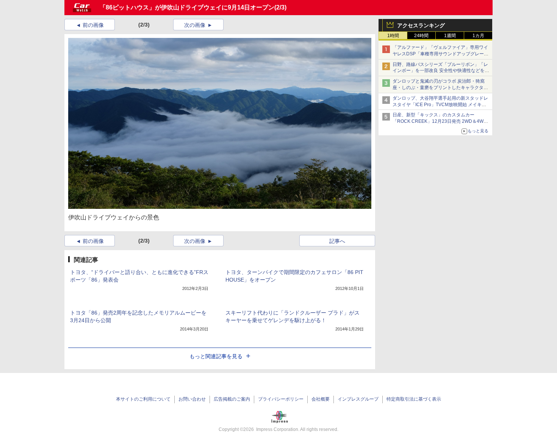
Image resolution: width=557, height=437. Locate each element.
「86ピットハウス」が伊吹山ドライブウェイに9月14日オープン (187, 7)
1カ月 (478, 35)
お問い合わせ (192, 399)
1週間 (450, 35)
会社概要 (320, 399)
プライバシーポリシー (281, 399)
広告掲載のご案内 (232, 399)
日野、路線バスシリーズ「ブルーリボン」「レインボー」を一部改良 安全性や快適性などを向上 (441, 71)
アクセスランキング (421, 25)
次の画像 (194, 25)
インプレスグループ (358, 399)
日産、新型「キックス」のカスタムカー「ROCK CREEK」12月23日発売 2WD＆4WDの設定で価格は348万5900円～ (440, 121)
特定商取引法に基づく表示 (413, 399)
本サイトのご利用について (143, 399)
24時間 (421, 35)
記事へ (337, 241)
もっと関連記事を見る (216, 356)
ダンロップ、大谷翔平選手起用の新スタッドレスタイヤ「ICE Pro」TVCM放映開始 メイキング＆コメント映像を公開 (440, 105)
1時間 (393, 35)
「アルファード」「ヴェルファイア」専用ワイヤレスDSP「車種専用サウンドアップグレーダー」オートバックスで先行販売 (440, 54)
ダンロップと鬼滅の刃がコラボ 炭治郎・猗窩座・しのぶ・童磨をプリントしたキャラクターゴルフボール (440, 87)
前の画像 (93, 25)
